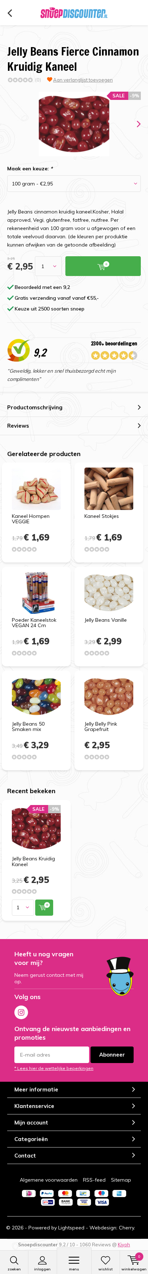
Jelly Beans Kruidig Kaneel (33, 861)
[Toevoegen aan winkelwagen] (44, 908)
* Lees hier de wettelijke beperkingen (53, 1068)
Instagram (21, 1012)
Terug (9, 13)
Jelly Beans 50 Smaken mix (28, 727)
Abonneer (112, 1054)
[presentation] (133, 124)
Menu (74, 1269)
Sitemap (121, 1180)
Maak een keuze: (29, 168)
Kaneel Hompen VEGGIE (31, 519)
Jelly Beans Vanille (105, 620)
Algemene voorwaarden (49, 1180)
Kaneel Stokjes (101, 516)
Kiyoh (124, 1244)
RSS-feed (94, 1180)
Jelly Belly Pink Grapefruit (100, 727)
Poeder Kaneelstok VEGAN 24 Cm (34, 623)
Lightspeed (71, 1227)
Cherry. (127, 1227)
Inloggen (42, 1269)
